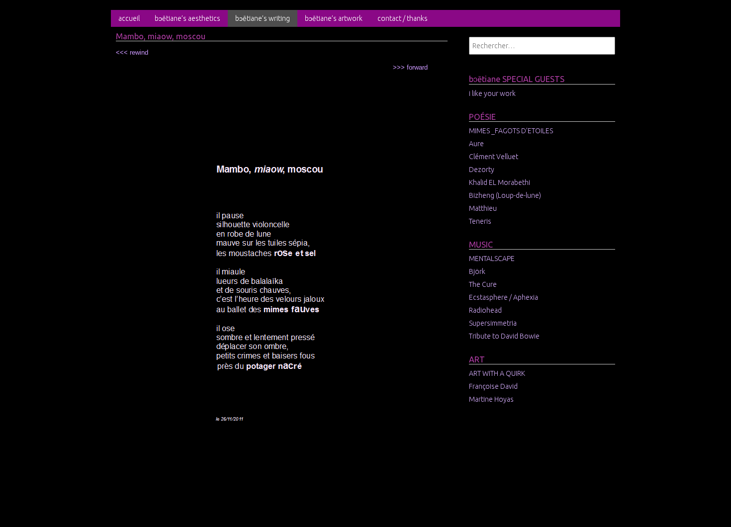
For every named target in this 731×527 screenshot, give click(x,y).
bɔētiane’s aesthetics (187, 18)
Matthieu (483, 208)
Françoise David (493, 386)
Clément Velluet (493, 157)
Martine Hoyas (491, 399)
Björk (477, 271)
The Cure (483, 284)
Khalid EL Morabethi (499, 182)
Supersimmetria (493, 323)
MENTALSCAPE (492, 259)
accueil (129, 18)
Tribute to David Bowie (504, 336)
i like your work (492, 93)
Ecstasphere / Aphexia (503, 297)
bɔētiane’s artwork (334, 18)
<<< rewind (132, 52)
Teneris (480, 221)
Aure (476, 144)
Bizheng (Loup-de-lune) (505, 195)
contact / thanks (402, 18)
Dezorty (481, 170)
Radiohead (485, 310)
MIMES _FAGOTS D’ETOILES (511, 131)
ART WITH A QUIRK (497, 373)
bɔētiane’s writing (262, 18)
